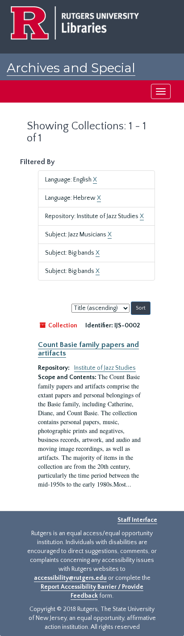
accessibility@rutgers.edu (70, 578)
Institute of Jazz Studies (105, 368)
